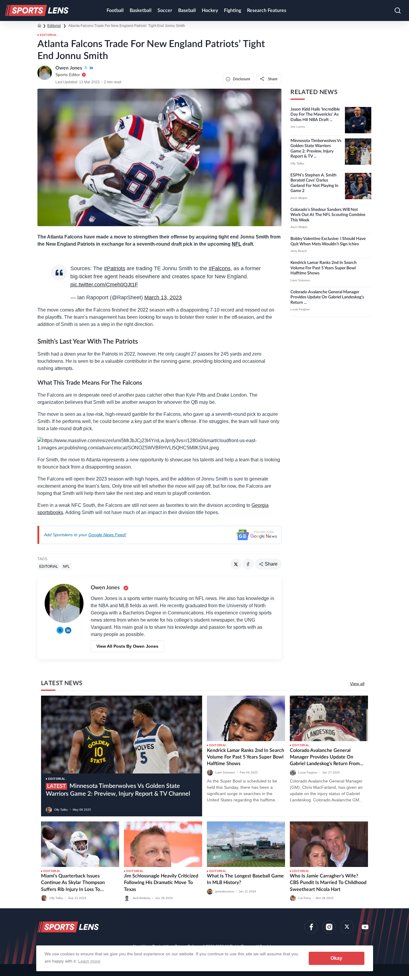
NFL (236, 244)
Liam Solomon (300, 280)
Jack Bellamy (141, 898)
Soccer (164, 10)
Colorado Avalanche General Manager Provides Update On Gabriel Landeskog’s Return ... (327, 297)
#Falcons (220, 268)
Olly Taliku (297, 163)
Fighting (232, 10)
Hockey (210, 10)
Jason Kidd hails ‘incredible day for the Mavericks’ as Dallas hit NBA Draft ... (315, 114)
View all (357, 683)
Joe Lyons (297, 126)
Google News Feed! (107, 534)
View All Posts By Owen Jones (127, 646)
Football (115, 10)
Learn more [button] (89, 961)
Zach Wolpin (298, 198)
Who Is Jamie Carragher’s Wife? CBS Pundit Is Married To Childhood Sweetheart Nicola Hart (328, 883)
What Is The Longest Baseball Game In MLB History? (245, 879)
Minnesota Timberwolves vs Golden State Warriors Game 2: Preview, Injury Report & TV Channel (118, 790)
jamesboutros (224, 891)
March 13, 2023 (163, 297)
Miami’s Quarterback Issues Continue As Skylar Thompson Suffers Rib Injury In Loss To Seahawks (73, 883)
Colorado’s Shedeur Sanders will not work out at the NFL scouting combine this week (327, 215)
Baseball (187, 10)
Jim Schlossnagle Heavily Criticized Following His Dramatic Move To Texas (161, 883)
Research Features (266, 10)
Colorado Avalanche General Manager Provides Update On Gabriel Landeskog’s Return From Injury (325, 757)
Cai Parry (304, 898)
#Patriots (114, 268)
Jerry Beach (298, 251)
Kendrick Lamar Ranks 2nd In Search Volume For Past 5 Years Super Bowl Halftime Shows (323, 268)
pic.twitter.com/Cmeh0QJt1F (104, 285)
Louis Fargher (300, 309)
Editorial (54, 26)
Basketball (141, 10)
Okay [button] (336, 958)
